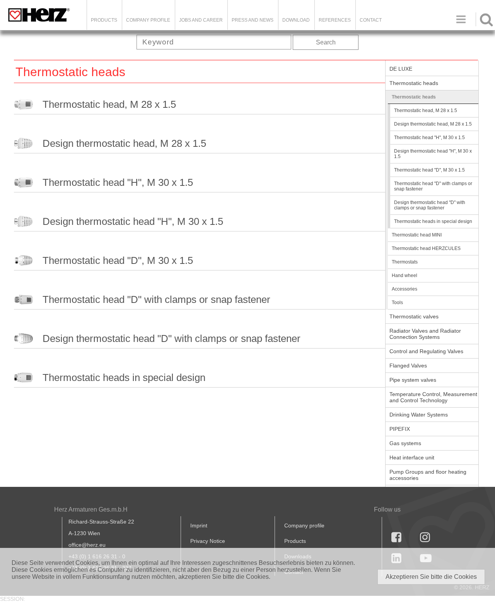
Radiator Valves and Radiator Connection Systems (425, 334)
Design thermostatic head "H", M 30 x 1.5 (133, 221)
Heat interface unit (411, 457)
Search (326, 42)
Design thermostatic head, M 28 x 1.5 (124, 143)
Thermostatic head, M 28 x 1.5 (109, 104)
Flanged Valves (408, 365)
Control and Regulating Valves (426, 351)
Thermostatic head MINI (417, 235)
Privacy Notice (207, 541)
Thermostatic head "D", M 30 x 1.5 (118, 260)
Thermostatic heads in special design (124, 377)
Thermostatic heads (413, 83)
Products (104, 20)
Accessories (404, 289)
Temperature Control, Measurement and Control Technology (433, 397)
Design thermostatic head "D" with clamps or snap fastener (171, 338)
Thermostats (405, 262)
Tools (397, 302)
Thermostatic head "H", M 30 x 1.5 (118, 182)
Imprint (198, 525)
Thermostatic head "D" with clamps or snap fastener (156, 299)
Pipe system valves (412, 380)
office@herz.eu (87, 545)
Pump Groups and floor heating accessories (427, 475)
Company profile (304, 525)
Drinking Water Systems (418, 415)
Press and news (252, 20)
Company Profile (148, 20)
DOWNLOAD (296, 20)
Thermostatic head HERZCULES (426, 248)
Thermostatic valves (414, 316)
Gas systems (405, 443)
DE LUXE (400, 69)
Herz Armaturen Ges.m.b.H (91, 509)
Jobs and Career (201, 20)
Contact (371, 20)
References (335, 20)
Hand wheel (404, 275)
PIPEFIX (399, 429)
